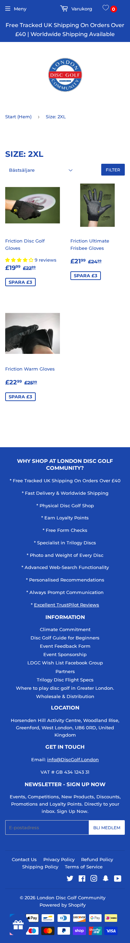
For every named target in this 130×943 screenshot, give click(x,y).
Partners (65, 671)
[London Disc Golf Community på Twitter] (70, 879)
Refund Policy (97, 859)
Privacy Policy (59, 859)
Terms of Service (84, 866)
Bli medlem (106, 827)
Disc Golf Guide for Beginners (65, 637)
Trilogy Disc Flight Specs (65, 679)
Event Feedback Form (65, 646)
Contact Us (24, 859)
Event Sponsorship (65, 654)
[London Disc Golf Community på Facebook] (82, 879)
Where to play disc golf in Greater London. (65, 688)
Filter (113, 169)
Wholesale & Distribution (65, 696)
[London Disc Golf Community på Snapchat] (105, 879)
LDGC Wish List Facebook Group (65, 662)
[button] (20, 260)
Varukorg (81, 8)
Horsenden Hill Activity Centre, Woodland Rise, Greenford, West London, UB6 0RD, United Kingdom (65, 727)
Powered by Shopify (63, 905)
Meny (20, 8)
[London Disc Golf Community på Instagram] (93, 879)
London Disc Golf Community (71, 897)
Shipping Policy (40, 866)
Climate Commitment (65, 629)
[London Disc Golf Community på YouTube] (117, 879)
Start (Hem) (18, 116)
